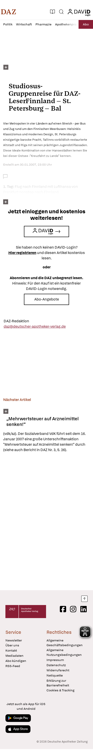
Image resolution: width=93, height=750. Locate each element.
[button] (8, 11)
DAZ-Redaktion (16, 321)
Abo (86, 24)
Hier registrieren (22, 252)
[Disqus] (46, 521)
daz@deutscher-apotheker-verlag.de (35, 326)
